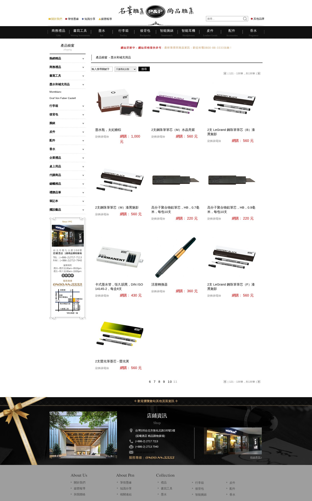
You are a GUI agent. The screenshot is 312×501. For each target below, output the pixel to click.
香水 (232, 494)
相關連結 (126, 494)
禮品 (164, 482)
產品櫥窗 (101, 57)
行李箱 (199, 482)
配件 (232, 488)
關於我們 (56, 18)
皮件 (232, 482)
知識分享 (89, 18)
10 (170, 381)
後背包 (199, 488)
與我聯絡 (79, 494)
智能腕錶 (201, 494)
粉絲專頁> (256, 457)
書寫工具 (166, 488)
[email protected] (145, 452)
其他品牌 (259, 18)
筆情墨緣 (73, 18)
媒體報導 (106, 18)
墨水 (164, 494)
